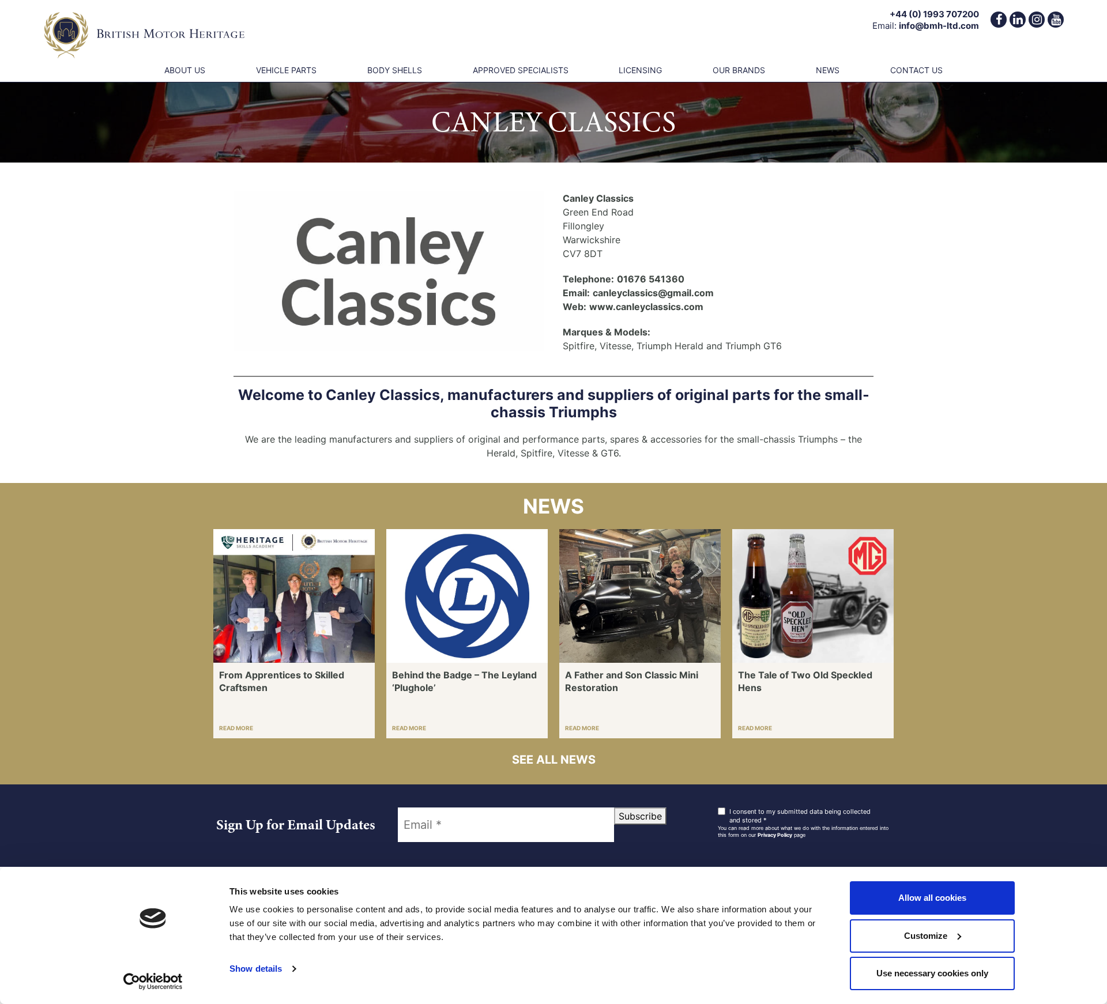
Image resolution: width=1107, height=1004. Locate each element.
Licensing (640, 70)
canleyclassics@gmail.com (653, 293)
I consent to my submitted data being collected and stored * (800, 815)
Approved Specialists (520, 70)
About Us (184, 70)
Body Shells (394, 70)
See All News (554, 760)
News (827, 70)
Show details (255, 968)
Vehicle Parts (286, 70)
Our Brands (739, 70)
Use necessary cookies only (932, 973)
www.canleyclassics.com (646, 306)
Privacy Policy (775, 835)
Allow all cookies (932, 898)
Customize (925, 936)
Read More (236, 727)
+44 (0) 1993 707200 (934, 14)
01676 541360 (650, 279)
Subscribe (640, 816)
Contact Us (916, 70)
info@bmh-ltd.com (939, 25)
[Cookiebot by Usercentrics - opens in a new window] (153, 981)
